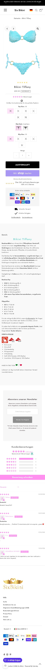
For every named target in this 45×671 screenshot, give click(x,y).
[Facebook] (4, 655)
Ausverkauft (22, 164)
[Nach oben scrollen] (40, 664)
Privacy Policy (7, 614)
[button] (17, 97)
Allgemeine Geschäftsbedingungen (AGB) (16, 608)
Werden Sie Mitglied (22, 420)
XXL (26, 117)
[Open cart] (40, 10)
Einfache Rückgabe (24, 213)
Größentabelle (15, 217)
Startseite (17, 18)
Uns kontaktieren (27, 217)
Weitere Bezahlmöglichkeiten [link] (22, 179)
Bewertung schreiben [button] (22, 477)
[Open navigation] (5, 10)
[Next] (39, 3)
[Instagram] (7, 655)
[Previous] (6, 3)
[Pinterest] (10, 655)
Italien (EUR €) (21, 629)
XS (10, 111)
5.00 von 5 (29, 452)
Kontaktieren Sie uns (9, 605)
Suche (5, 602)
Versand (5, 617)
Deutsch (6, 629)
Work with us (7, 620)
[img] (4, 494)
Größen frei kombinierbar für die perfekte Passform (22, 103)
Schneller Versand (24, 209)
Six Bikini (19, 10)
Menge (22, 151)
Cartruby (35, 666)
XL (18, 117)
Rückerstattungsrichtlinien (11, 611)
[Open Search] (36, 10)
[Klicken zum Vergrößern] (38, 29)
